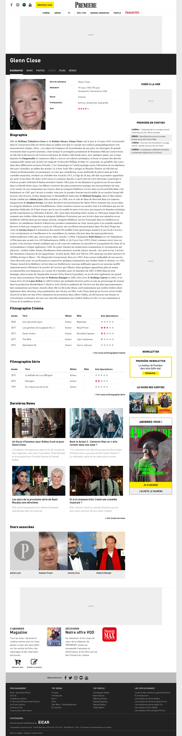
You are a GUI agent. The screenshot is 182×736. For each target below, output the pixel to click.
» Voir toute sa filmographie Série (110, 394)
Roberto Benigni (104, 573)
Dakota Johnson (100, 698)
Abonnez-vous (44, 4)
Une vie (13, 695)
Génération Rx (29, 345)
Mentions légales (16, 733)
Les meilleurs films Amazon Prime (150, 710)
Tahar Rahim (98, 707)
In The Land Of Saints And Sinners (25, 701)
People (117, 13)
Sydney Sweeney (100, 701)
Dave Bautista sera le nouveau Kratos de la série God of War (149, 137)
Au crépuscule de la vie (36, 386)
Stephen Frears (46, 573)
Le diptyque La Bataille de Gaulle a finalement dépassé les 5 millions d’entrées (150, 151)
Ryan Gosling (99, 695)
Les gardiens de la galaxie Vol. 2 (38, 327)
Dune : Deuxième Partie (20, 692)
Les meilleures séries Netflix (147, 698)
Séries (57, 13)
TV (69, 13)
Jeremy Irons (74, 573)
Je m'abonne (150, 485)
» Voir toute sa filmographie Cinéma (109, 353)
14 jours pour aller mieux (21, 710)
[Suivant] (123, 553)
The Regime (57, 695)
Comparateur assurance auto (21, 727)
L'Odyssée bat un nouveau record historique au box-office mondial (150, 131)
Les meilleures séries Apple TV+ (149, 704)
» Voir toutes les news (115, 518)
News (29, 70)
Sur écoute (56, 707)
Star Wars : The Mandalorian (64, 704)
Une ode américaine (32, 321)
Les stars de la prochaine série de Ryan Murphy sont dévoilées (35, 501)
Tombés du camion (18, 698)
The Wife (26, 339)
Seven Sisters (29, 333)
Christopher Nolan (101, 692)
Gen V (54, 698)
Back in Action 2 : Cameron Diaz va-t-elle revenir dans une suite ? (93, 443)
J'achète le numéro (150, 491)
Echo (54, 701)
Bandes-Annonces (99, 13)
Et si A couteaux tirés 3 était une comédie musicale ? (93, 501)
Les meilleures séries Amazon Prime (151, 701)
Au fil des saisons (17, 704)
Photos (40, 70)
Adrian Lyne (15, 573)
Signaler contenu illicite (33, 733)
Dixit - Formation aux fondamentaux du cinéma (93, 727)
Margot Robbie (99, 704)
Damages (29, 381)
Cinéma (46, 13)
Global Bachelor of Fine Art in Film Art (47, 727)
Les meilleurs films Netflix (146, 707)
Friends (55, 692)
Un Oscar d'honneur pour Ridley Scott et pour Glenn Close (38, 443)
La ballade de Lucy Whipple (38, 375)
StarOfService (69, 727)
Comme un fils (16, 707)
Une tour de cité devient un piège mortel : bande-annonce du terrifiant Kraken (150, 144)
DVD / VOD (81, 13)
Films (62, 70)
